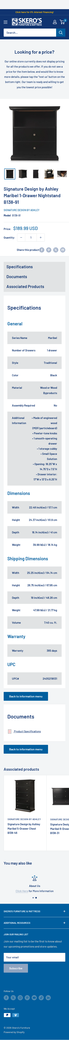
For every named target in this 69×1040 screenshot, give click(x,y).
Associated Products (25, 286)
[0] (62, 22)
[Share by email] (62, 249)
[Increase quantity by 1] (41, 237)
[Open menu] (5, 22)
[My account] (55, 22)
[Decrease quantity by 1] (21, 237)
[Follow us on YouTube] (34, 997)
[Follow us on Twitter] (13, 997)
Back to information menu (26, 696)
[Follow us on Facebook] (6, 997)
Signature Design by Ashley (21, 210)
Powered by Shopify (14, 1032)
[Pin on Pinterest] (48, 249)
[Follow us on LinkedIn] (48, 997)
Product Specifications (27, 731)
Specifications (19, 266)
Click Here (22, 891)
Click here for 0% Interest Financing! (34, 12)
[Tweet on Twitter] (55, 249)
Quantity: (9, 237)
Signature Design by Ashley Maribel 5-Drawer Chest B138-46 (24, 828)
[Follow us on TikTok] (41, 997)
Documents (16, 276)
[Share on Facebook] (41, 249)
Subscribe (15, 968)
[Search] (60, 33)
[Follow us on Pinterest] (27, 997)
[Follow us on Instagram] (20, 997)
